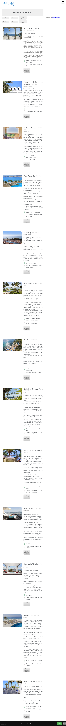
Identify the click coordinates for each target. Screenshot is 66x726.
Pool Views (22, 21)
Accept (59, 723)
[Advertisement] (16, 720)
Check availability (26, 69)
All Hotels (5, 22)
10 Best (6, 18)
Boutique (14, 18)
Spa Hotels (23, 18)
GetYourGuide (56, 17)
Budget (14, 22)
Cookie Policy (4, 724)
